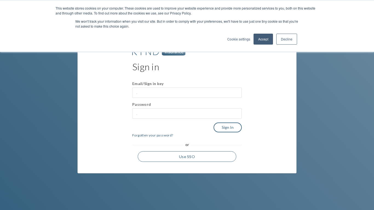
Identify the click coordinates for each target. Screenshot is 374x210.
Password (141, 104)
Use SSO (187, 156)
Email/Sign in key (147, 83)
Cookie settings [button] (238, 39)
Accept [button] (263, 39)
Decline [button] (286, 39)
